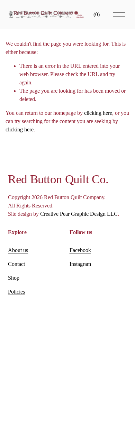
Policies (16, 292)
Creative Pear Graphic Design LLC (79, 214)
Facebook (80, 250)
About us (18, 250)
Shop (13, 278)
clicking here (98, 113)
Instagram (80, 264)
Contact (16, 264)
